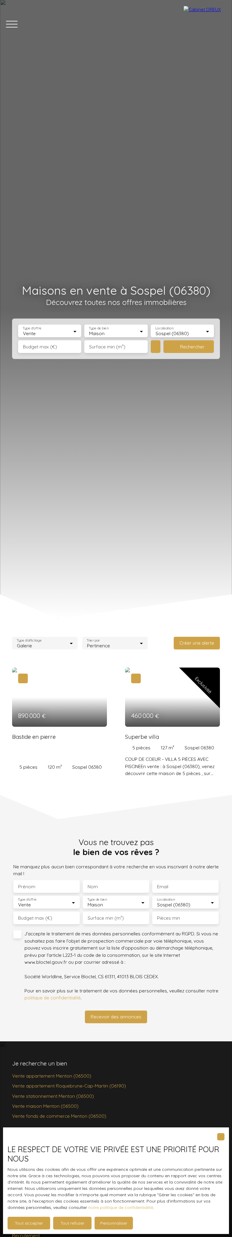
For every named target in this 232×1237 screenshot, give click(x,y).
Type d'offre (32, 328)
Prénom (26, 886)
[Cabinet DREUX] (205, 24)
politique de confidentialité (52, 998)
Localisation (164, 328)
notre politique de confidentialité (120, 1207)
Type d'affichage (29, 640)
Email (162, 886)
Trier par (93, 640)
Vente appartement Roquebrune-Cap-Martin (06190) (69, 1086)
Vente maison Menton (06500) (45, 1106)
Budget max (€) (40, 347)
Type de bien (98, 328)
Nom (93, 886)
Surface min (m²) (107, 347)
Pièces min (168, 918)
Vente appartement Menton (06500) (51, 1076)
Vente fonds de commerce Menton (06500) (59, 1116)
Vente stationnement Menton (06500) (53, 1096)
